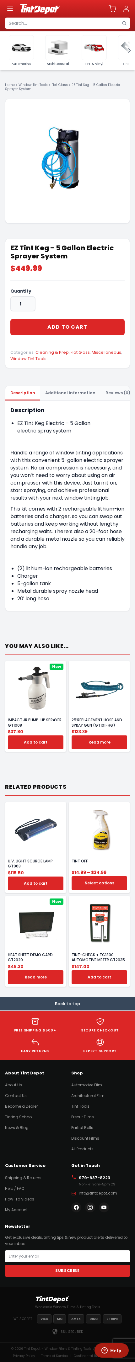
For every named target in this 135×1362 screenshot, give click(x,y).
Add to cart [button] (35, 742)
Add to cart (67, 327)
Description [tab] (22, 392)
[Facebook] (76, 1207)
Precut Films (82, 1117)
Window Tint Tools (33, 84)
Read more (100, 742)
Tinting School (19, 1117)
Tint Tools (80, 1106)
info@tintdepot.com (98, 1193)
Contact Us (16, 1095)
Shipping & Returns (23, 1177)
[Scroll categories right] (127, 50)
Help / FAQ (14, 1188)
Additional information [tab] (70, 392)
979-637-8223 (94, 1178)
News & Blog (17, 1127)
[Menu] (10, 9)
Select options (99, 883)
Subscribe (67, 1270)
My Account (16, 1209)
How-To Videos (19, 1199)
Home (10, 84)
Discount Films (85, 1138)
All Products (82, 1149)
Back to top (67, 1004)
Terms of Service (54, 1356)
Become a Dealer (21, 1106)
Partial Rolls (82, 1127)
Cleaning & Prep (52, 352)
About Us (13, 1085)
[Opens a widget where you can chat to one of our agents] (111, 1351)
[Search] (124, 23)
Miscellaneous (106, 352)
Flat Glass (59, 84)
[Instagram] (90, 1207)
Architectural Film (88, 1095)
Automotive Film (86, 1085)
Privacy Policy (24, 1356)
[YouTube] (104, 1207)
